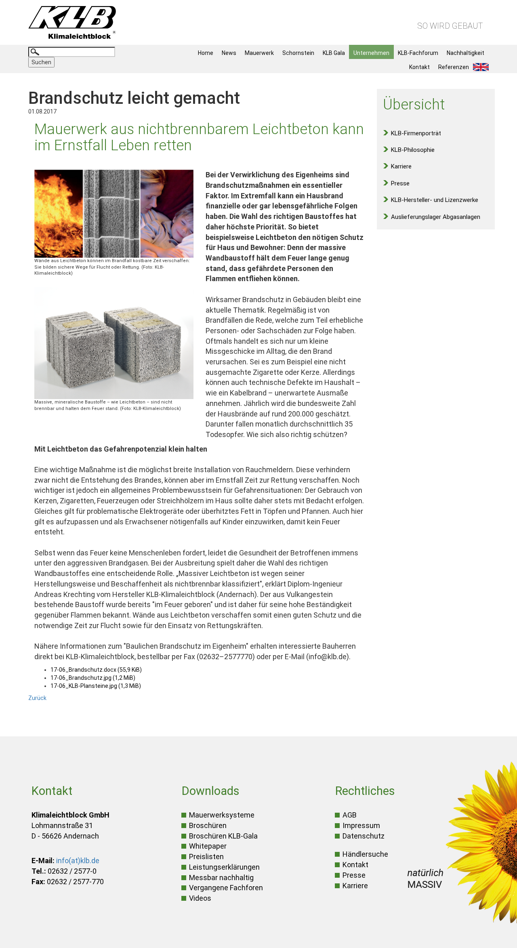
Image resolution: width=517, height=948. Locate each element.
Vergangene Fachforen (226, 887)
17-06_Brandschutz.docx (96, 669)
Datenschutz (364, 836)
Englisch (483, 67)
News (229, 53)
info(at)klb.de (77, 860)
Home (205, 53)
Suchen (41, 62)
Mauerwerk (259, 53)
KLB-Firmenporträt (416, 133)
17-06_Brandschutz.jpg (92, 678)
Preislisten (206, 856)
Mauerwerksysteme (221, 815)
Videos (200, 898)
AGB (350, 815)
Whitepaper (208, 846)
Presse (400, 183)
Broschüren (208, 825)
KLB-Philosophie (413, 149)
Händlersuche (365, 854)
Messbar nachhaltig (221, 877)
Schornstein (298, 53)
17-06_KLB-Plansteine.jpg (95, 686)
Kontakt (419, 67)
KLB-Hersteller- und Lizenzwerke (434, 200)
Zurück (37, 698)
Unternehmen (371, 53)
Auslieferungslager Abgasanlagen (435, 217)
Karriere (401, 166)
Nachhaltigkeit (465, 53)
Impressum (361, 825)
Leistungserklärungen (224, 867)
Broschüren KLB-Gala (223, 836)
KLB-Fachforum (418, 53)
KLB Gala (334, 53)
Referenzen (453, 67)
